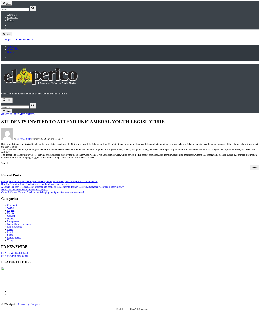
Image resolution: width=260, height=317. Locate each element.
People (10, 232)
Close (8, 4)
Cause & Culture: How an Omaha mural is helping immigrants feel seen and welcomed (42, 192)
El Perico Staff (24, 139)
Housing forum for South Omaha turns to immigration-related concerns (34, 184)
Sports (10, 235)
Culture (10, 207)
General (7, 114)
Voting (10, 240)
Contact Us (12, 17)
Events (10, 213)
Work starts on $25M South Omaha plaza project (24, 189)
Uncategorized (24, 114)
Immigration (13, 221)
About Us (12, 15)
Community (13, 205)
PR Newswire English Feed (14, 253)
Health (10, 218)
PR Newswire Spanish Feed (14, 255)
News (10, 229)
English (10, 210)
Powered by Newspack (29, 304)
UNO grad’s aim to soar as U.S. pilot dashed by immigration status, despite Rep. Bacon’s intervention (49, 181)
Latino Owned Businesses (19, 224)
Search (4, 163)
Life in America (14, 226)
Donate (10, 20)
